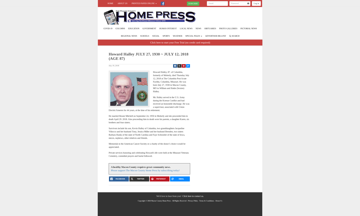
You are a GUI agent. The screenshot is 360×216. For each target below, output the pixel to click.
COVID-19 (108, 29)
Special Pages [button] (193, 36)
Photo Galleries (228, 29)
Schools (144, 36)
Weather (177, 36)
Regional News (129, 36)
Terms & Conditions (206, 201)
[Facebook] (163, 3)
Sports (166, 36)
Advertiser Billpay (215, 36)
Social (155, 36)
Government (149, 29)
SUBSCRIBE (193, 4)
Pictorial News (248, 29)
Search (235, 36)
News (198, 29)
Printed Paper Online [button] (143, 3)
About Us (122, 3)
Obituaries (210, 29)
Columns (120, 29)
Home (110, 3)
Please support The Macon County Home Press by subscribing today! (145, 170)
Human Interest (168, 29)
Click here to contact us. (193, 196)
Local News (186, 29)
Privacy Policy (193, 201)
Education (133, 29)
